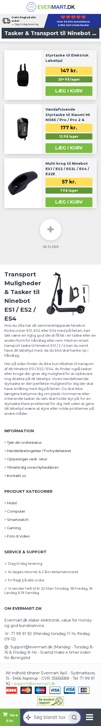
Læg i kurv (69, 90)
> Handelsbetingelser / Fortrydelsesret (37, 451)
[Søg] (74, 717)
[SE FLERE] (50, 229)
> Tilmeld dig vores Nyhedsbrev (31, 467)
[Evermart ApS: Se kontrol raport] (50, 701)
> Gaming (12, 528)
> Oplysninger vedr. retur (25, 459)
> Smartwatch (16, 519)
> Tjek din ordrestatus (22, 442)
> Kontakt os (15, 475)
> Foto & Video (17, 536)
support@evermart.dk (34, 683)
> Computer (14, 511)
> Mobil (10, 503)
